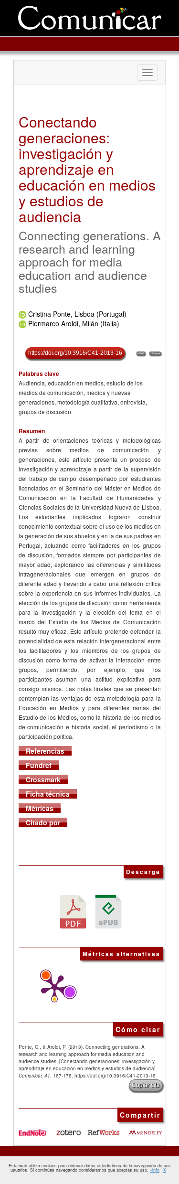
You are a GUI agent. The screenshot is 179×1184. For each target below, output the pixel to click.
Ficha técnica (48, 794)
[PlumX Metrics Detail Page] (52, 988)
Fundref (39, 765)
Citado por (43, 822)
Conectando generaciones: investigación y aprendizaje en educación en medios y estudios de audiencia (87, 168)
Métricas (39, 808)
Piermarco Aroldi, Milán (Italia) (73, 323)
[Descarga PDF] (73, 911)
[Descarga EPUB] (108, 911)
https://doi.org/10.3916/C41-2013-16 (75, 353)
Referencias (45, 751)
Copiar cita (146, 1085)
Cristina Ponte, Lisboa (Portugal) (77, 314)
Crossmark (43, 779)
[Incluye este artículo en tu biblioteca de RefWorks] (103, 1129)
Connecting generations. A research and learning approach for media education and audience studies (90, 261)
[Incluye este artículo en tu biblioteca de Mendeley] (145, 1129)
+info (154, 1170)
